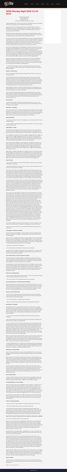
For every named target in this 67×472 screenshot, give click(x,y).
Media (52, 3)
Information (58, 3)
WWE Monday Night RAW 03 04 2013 (22, 12)
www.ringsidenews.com (14, 465)
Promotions (26, 3)
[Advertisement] (52, 27)
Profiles (32, 3)
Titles (48, 3)
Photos (37, 3)
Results (42, 3)
